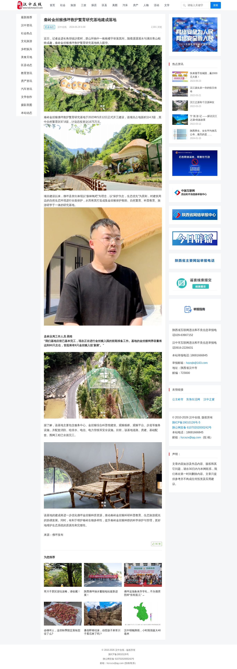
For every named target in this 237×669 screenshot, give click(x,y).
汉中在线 (62, 27)
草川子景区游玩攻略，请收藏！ (62, 591)
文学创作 (26, 96)
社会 (62, 5)
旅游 (73, 5)
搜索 (215, 5)
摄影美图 (26, 104)
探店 (94, 5)
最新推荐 (26, 17)
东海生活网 (193, 399)
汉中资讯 (26, 25)
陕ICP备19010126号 (118, 654)
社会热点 (26, 33)
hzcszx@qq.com (191, 437)
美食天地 (26, 57)
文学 (167, 5)
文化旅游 (26, 41)
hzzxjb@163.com (197, 362)
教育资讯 (26, 73)
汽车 (125, 5)
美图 (114, 5)
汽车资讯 (26, 88)
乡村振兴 (26, 49)
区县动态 (26, 65)
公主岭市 (177, 399)
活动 (156, 5)
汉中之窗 (209, 399)
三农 (83, 5)
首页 (52, 5)
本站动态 (26, 112)
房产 (135, 5)
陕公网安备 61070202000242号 (191, 427)
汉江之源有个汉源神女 (202, 102)
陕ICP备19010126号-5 (186, 422)
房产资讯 (26, 80)
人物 (146, 5)
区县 (104, 5)
